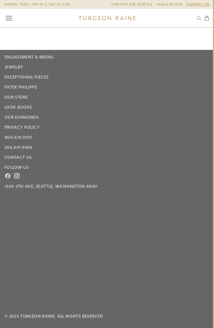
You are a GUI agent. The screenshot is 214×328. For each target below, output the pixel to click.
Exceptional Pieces (26, 77)
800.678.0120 (18, 137)
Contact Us (198, 4)
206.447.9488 (18, 147)
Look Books (18, 107)
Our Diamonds (21, 117)
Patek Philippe (20, 87)
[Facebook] (7, 175)
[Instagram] (16, 175)
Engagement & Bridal (29, 57)
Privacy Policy (22, 127)
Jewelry (13, 67)
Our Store (16, 97)
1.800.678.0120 (169, 4)
